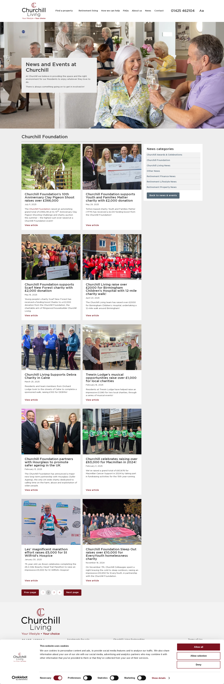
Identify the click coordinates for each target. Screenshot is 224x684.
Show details (159, 678)
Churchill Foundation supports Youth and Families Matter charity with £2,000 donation (110, 197)
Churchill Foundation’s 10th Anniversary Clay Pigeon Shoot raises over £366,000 (49, 197)
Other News (153, 171)
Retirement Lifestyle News (161, 182)
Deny (198, 664)
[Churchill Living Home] (33, 11)
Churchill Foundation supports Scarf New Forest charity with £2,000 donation (49, 287)
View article (31, 225)
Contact (159, 11)
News (148, 11)
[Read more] (50, 167)
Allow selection (198, 655)
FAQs (126, 11)
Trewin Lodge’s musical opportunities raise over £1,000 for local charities (111, 378)
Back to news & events (163, 195)
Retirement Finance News (161, 176)
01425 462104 (183, 10)
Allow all (198, 647)
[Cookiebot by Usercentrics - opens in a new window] (19, 678)
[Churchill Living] (40, 621)
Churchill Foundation (39, 209)
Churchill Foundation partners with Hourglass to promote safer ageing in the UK (49, 462)
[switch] (87, 677)
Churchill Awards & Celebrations (164, 155)
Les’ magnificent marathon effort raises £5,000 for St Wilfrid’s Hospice (46, 552)
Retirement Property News (161, 187)
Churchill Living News (158, 166)
